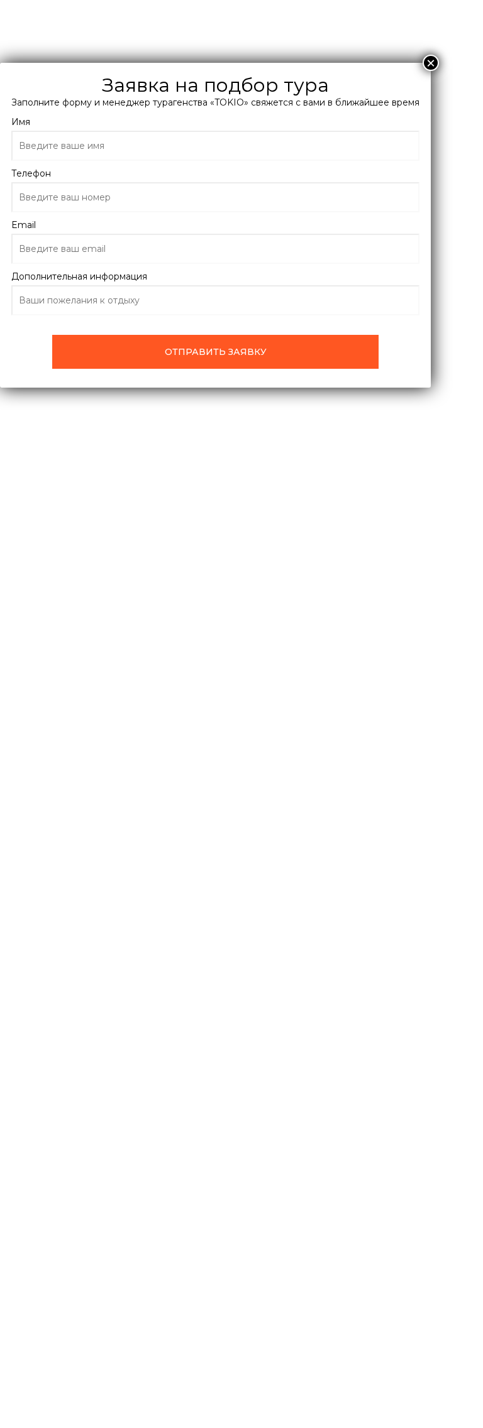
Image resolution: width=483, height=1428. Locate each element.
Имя (20, 122)
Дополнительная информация (79, 276)
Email (23, 225)
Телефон (31, 173)
